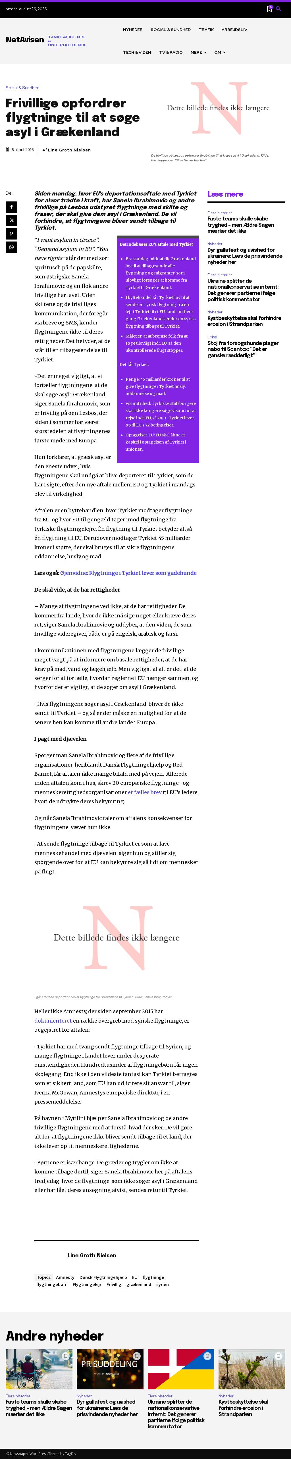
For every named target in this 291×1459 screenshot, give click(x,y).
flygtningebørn (52, 1284)
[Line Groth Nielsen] (48, 1256)
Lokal (212, 337)
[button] (278, 9)
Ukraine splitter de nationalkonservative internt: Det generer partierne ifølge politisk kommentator (176, 1414)
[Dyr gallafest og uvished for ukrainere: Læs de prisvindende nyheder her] (110, 1369)
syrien (162, 1284)
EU (135, 1277)
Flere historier (219, 213)
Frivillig (114, 1284)
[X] (11, 220)
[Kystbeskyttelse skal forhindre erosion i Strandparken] (252, 1369)
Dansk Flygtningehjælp (103, 1277)
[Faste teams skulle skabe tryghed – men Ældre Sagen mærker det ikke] (39, 1369)
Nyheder (215, 244)
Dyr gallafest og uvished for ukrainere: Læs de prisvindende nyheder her (244, 256)
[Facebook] (11, 207)
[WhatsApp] (11, 247)
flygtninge (153, 1277)
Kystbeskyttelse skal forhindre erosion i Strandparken (243, 1408)
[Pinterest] (11, 234)
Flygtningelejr (87, 1284)
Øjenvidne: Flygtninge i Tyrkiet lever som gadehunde (128, 573)
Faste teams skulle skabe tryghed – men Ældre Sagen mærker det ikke (240, 225)
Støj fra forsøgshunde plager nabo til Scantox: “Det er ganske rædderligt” (242, 349)
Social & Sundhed (23, 88)
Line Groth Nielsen (69, 150)
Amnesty (65, 1277)
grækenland (138, 1284)
